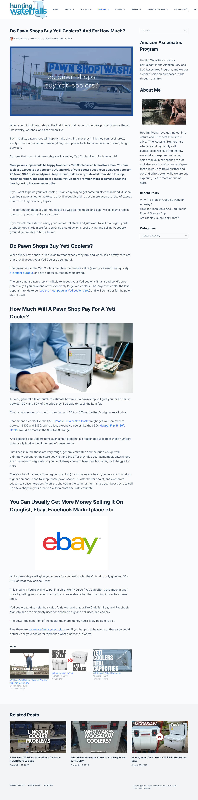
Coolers (63, 39)
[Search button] (185, 30)
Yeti (70, 39)
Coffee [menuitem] (118, 9)
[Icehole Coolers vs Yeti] (70, 660)
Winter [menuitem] (134, 9)
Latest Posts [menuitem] (180, 9)
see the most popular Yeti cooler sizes (64, 290)
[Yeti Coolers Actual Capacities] (112, 660)
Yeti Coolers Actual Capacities (107, 673)
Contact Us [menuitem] (34, 785)
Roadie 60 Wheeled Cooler (72, 421)
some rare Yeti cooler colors (47, 629)
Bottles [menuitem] (85, 9)
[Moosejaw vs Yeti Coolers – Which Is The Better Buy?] (160, 737)
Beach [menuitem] (68, 9)
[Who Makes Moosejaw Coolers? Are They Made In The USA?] (99, 737)
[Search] (187, 9)
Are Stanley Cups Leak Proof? (159, 218)
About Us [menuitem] (48, 785)
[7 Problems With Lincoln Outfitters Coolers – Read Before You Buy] (38, 737)
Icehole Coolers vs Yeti (62, 673)
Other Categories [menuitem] (156, 9)
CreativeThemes (141, 788)
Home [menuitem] (55, 9)
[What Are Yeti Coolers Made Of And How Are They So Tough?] (29, 664)
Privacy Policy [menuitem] (17, 785)
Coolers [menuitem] (102, 9)
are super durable (21, 273)
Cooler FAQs (52, 39)
